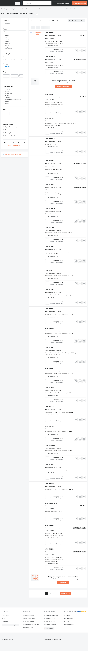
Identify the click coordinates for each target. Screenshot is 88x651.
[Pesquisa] (24, 3)
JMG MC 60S (49, 227)
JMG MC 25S (49, 484)
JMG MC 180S (49, 347)
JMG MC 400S (49, 160)
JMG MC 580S (49, 464)
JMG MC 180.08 (50, 549)
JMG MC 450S (49, 118)
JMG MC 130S (49, 33)
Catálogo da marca (28, 627)
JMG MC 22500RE (51, 503)
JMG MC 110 (49, 270)
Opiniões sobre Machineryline (31, 624)
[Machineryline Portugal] (7, 3)
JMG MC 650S (49, 406)
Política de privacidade (29, 618)
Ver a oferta (63, 582)
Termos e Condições (28, 615)
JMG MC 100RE (50, 246)
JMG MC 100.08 (50, 56)
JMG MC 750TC (50, 208)
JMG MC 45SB (50, 445)
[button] (80, 50)
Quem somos (5, 615)
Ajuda (3, 618)
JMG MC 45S (49, 426)
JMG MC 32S (49, 184)
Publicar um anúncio (63, 86)
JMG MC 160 (49, 368)
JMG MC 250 (49, 94)
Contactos (5, 621)
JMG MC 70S (49, 328)
